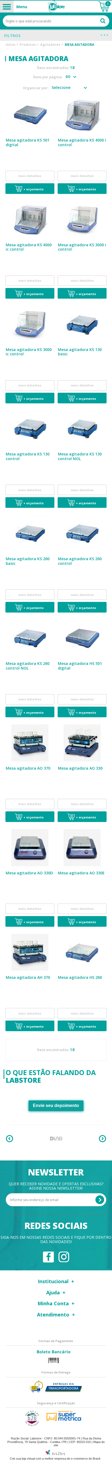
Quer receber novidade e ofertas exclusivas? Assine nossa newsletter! (56, 1186)
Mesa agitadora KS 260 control (80, 561)
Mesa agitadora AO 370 (28, 768)
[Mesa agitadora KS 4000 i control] (82, 114)
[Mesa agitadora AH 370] (30, 952)
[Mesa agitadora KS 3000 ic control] (30, 324)
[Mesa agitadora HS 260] (82, 952)
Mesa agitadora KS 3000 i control (82, 247)
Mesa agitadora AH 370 (28, 977)
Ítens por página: (47, 77)
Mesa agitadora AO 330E (81, 872)
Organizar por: (35, 88)
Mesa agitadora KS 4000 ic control (29, 247)
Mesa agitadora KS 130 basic (80, 352)
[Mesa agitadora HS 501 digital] (82, 638)
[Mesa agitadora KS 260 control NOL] (30, 638)
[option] (56, 1138)
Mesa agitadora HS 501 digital (80, 666)
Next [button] (102, 1138)
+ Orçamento (33, 189)
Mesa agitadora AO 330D (29, 872)
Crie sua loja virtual (22, 1458)
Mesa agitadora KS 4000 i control (82, 142)
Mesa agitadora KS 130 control (27, 456)
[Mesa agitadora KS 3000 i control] (82, 219)
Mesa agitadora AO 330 (80, 768)
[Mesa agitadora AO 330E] (82, 847)
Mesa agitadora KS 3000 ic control (29, 352)
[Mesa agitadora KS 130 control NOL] (82, 428)
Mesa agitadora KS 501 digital (27, 142)
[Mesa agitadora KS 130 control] (30, 428)
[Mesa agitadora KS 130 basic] (82, 324)
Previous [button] (9, 1138)
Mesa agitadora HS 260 (80, 977)
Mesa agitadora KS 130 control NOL (80, 456)
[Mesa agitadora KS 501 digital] (30, 114)
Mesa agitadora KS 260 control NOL (27, 666)
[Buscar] (102, 20)
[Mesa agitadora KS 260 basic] (30, 533)
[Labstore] (56, 7)
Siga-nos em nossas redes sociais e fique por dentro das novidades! (56, 1239)
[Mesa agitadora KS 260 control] (82, 533)
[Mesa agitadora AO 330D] (30, 847)
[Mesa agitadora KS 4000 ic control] (30, 219)
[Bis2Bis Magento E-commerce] (55, 1454)
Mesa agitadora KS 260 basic (27, 561)
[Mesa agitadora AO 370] (30, 742)
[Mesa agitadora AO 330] (82, 742)
